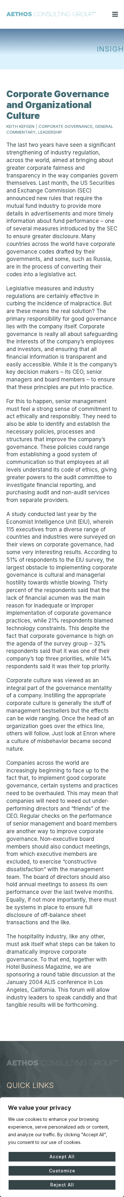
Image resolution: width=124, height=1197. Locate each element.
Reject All (62, 1184)
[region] (62, 1147)
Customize (62, 1170)
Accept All (62, 1156)
